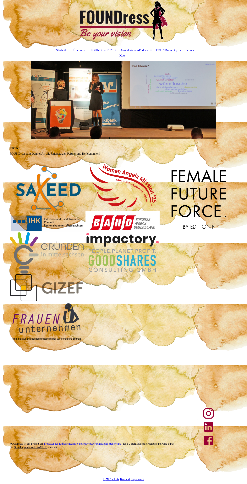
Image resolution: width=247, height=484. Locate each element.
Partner (189, 50)
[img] (123, 20)
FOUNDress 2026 (102, 50)
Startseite (61, 50)
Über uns (79, 50)
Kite (122, 55)
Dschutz (111, 479)
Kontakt (125, 479)
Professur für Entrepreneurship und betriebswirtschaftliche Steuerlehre (82, 443)
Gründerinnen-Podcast (134, 50)
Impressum (137, 479)
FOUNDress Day (167, 50)
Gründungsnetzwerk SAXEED (30, 447)
